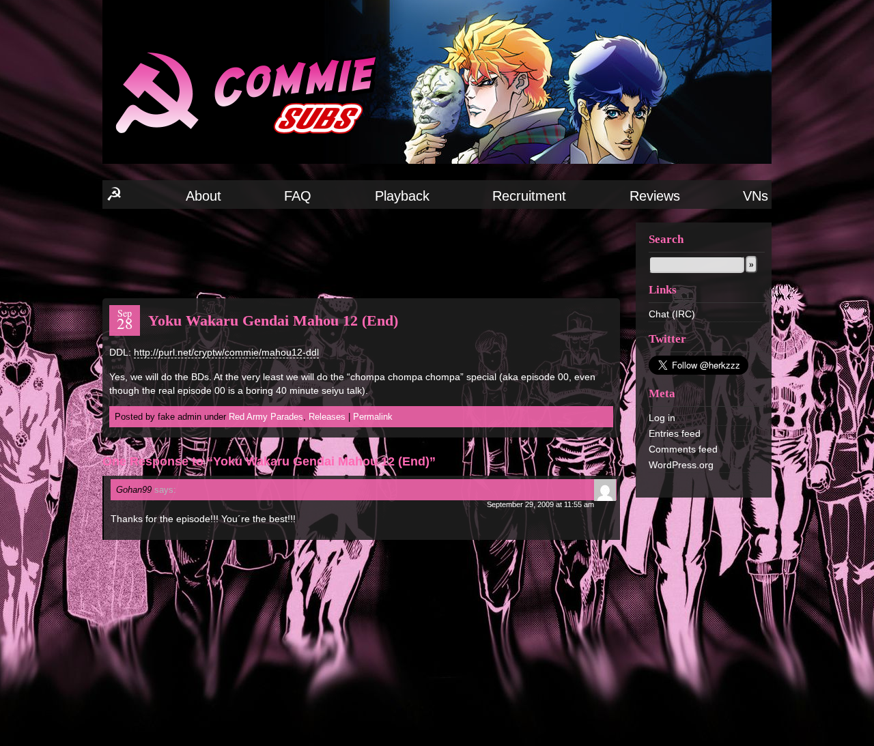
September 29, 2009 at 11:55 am (540, 504)
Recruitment (529, 195)
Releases (327, 417)
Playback (402, 195)
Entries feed (675, 433)
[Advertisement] (361, 252)
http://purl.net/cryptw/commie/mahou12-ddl (226, 352)
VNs (755, 195)
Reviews (655, 195)
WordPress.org (681, 464)
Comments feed (683, 449)
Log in (662, 417)
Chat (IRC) (672, 314)
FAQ (297, 195)
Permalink (373, 417)
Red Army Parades (266, 417)
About (203, 195)
